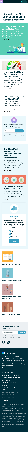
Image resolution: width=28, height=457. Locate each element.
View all (5, 400)
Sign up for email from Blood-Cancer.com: (14, 126)
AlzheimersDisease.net (9, 382)
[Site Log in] (18, 1)
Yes (12, 231)
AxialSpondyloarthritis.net (10, 392)
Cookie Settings (19, 408)
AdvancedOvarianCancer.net (11, 378)
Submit (14, 241)
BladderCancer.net (8, 395)
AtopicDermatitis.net (8, 387)
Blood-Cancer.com (8, 397)
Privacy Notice (14, 135)
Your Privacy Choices (7, 408)
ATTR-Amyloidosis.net (9, 390)
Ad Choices (15, 410)
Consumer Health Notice (8, 406)
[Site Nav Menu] (6, 1)
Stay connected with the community (10, 327)
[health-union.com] (8, 353)
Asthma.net (5, 385)
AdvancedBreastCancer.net (11, 375)
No (12, 234)
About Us (4, 404)
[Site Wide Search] (9, 1)
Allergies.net (6, 380)
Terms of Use (17, 337)
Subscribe (24, 1)
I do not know (15, 237)
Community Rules (6, 410)
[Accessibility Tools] (14, 1)
